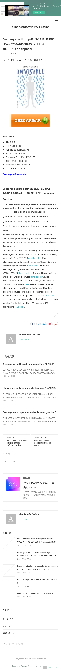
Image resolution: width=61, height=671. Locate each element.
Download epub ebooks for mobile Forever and (36, 593)
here (27, 284)
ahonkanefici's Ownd (30, 27)
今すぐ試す (39, 12)
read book (33, 265)
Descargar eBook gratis (14, 174)
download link (34, 258)
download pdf (36, 276)
